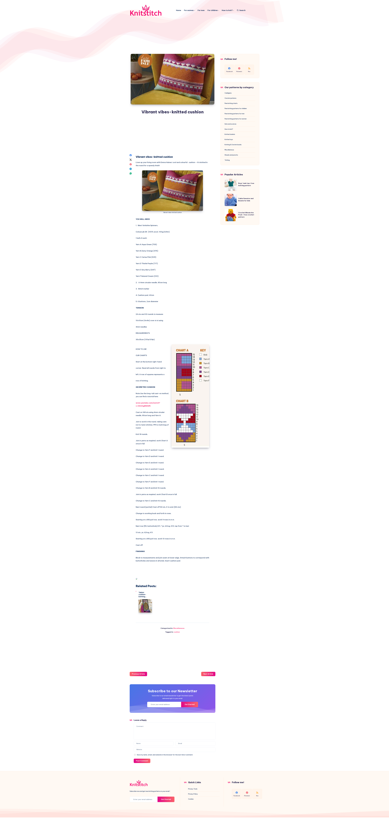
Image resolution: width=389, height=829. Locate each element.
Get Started (189, 704)
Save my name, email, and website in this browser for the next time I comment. (165, 755)
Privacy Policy (193, 794)
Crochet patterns (230, 98)
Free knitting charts (231, 103)
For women (189, 10)
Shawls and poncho (231, 155)
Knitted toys (229, 139)
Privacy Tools (192, 789)
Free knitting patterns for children (236, 108)
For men (201, 10)
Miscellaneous (178, 628)
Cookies (191, 799)
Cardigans (228, 93)
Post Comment (142, 761)
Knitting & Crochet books (233, 145)
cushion (177, 632)
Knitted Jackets (230, 134)
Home (178, 10)
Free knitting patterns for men (234, 114)
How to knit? (227, 10)
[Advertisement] (194, 26)
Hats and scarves (230, 124)
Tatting (227, 160)
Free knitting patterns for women (236, 119)
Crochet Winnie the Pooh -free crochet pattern (246, 215)
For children (213, 10)
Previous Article (138, 674)
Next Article (208, 674)
